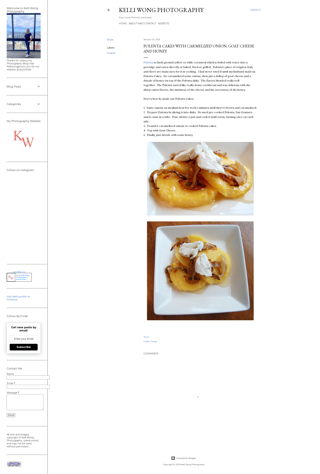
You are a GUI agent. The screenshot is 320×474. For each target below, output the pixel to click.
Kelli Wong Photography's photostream (22, 277)
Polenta (148, 62)
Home (123, 23)
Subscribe (23, 347)
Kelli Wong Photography (161, 10)
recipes (111, 53)
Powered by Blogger (186, 458)
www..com (19, 272)
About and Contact (142, 23)
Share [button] (110, 39)
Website (163, 23)
